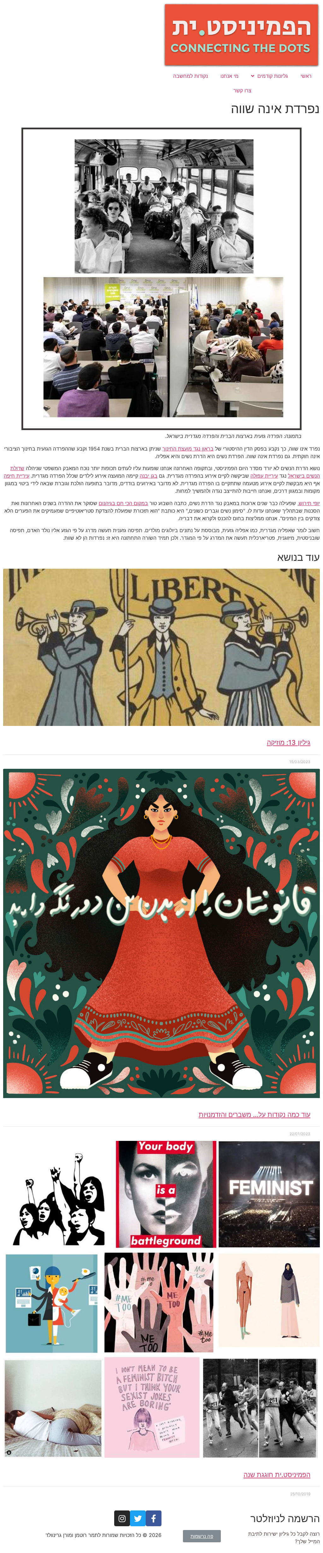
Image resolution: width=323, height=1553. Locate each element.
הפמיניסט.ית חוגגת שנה (277, 1475)
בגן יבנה (148, 476)
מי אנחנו (229, 76)
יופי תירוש (309, 503)
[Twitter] (138, 1518)
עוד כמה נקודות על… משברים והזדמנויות (254, 1115)
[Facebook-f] (154, 1518)
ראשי (306, 76)
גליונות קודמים (272, 76)
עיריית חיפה (16, 476)
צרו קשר (242, 90)
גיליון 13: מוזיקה (288, 742)
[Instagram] (122, 1518)
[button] (202, 1536)
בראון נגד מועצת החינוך (188, 449)
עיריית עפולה (264, 476)
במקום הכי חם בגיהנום (123, 503)
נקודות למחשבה (190, 76)
